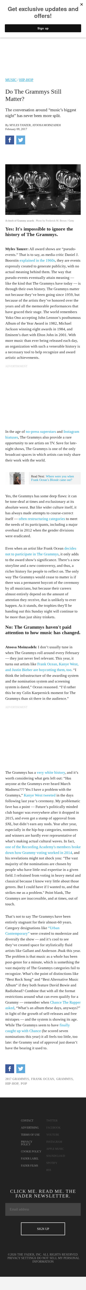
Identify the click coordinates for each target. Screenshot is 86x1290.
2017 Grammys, (17, 1079)
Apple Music (55, 1148)
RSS (48, 1170)
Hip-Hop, (12, 1083)
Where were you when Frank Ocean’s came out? (52, 478)
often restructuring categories (42, 519)
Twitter (52, 1120)
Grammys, (65, 1079)
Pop (24, 1083)
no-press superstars (41, 431)
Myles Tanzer (20, 125)
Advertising (30, 1127)
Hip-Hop (26, 80)
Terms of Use (30, 1134)
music (11, 80)
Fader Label (30, 1158)
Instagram (54, 1141)
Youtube (52, 1134)
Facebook (53, 1127)
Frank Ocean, (43, 1079)
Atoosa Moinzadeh (46, 125)
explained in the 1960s (37, 260)
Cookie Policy (31, 1151)
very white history (51, 772)
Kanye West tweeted (40, 795)
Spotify (51, 1163)
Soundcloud (55, 1156)
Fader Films (29, 1165)
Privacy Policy (26, 1143)
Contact (27, 1120)
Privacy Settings (21, 1258)
